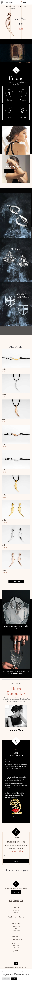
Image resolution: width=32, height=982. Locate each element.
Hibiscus (16, 249)
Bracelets (10, 166)
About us (16, 912)
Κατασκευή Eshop (16, 969)
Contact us (16, 910)
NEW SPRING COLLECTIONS (13, 140)
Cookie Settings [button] (6, 978)
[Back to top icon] (16, 963)
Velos (6, 205)
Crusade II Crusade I (22, 295)
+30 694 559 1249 (16, 940)
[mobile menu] (30, 2)
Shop (16, 928)
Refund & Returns (16, 914)
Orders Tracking (16, 926)
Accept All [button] (14, 978)
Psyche (4, 369)
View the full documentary (25, 62)
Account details (16, 930)
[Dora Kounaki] (7, 2)
